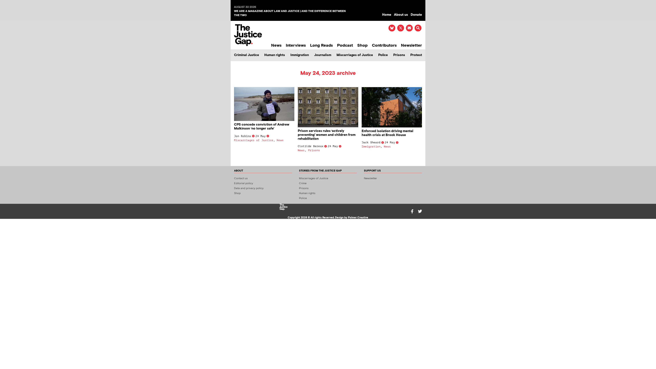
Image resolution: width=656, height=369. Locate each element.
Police (383, 55)
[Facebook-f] (412, 211)
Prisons (399, 55)
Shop (362, 45)
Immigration (299, 55)
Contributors (384, 45)
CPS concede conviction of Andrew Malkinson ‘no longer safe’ (261, 126)
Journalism (322, 55)
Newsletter (411, 45)
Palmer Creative (358, 217)
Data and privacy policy (249, 188)
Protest (416, 55)
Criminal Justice (246, 55)
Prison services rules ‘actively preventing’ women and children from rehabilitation (327, 135)
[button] (418, 28)
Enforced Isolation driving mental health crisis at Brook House (387, 133)
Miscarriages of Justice (355, 55)
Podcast (345, 45)
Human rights (274, 55)
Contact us (241, 178)
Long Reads (321, 45)
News (276, 45)
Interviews (296, 45)
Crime (302, 183)
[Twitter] (420, 211)
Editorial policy (243, 183)
